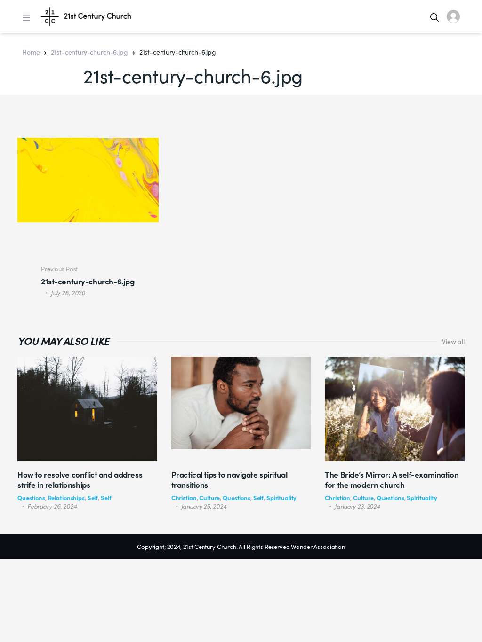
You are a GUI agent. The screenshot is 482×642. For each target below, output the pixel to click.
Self (93, 497)
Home (31, 51)
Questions (31, 497)
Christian (184, 497)
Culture (209, 497)
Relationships (66, 497)
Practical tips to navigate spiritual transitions (229, 479)
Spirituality (281, 497)
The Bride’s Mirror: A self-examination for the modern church (391, 479)
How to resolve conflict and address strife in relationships (79, 479)
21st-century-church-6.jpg (89, 51)
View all (453, 341)
